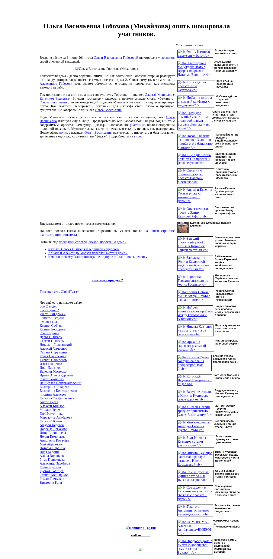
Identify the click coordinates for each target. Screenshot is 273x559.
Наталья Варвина (52, 448)
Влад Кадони (49, 452)
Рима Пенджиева (52, 459)
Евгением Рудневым (55, 98)
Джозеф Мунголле (158, 94)
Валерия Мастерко (53, 371)
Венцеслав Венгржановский (60, 383)
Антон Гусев (49, 402)
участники (137, 125)
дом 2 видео (48, 306)
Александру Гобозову (56, 83)
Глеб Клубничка (51, 413)
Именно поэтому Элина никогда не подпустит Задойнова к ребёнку (97, 257)
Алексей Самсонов (53, 348)
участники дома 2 (52, 314)
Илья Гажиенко (51, 364)
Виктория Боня (51, 482)
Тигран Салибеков (53, 360)
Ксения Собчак (51, 325)
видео (138, 136)
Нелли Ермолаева (52, 436)
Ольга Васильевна (108, 110)
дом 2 (119, 280)
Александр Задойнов (55, 463)
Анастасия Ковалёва (54, 440)
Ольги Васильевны (54, 102)
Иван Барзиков (50, 367)
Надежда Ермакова (53, 429)
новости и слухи (52, 318)
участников (166, 57)
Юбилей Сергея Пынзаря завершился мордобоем (83, 249)
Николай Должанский (56, 344)
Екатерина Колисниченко (58, 390)
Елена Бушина (50, 467)
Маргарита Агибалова (56, 417)
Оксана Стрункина (53, 352)
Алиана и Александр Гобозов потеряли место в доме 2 (88, 253)
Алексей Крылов (52, 406)
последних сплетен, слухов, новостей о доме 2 (92, 242)
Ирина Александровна (56, 375)
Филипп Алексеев (53, 394)
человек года (49, 321)
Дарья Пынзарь (51, 337)
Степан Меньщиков (54, 475)
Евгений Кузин (51, 421)
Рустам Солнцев (52, 471)
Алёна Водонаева (52, 455)
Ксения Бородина (52, 329)
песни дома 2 (49, 310)
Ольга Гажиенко (52, 379)
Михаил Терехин (52, 410)
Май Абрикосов (51, 444)
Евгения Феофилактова (57, 398)
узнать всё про (103, 280)
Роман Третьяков (52, 478)
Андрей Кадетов (52, 425)
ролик (63, 132)
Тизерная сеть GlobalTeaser (59, 291)
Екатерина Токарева (54, 387)
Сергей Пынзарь (52, 341)
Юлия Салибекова (53, 356)
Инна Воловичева (53, 433)
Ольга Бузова (49, 333)
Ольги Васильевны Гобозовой (116, 57)
